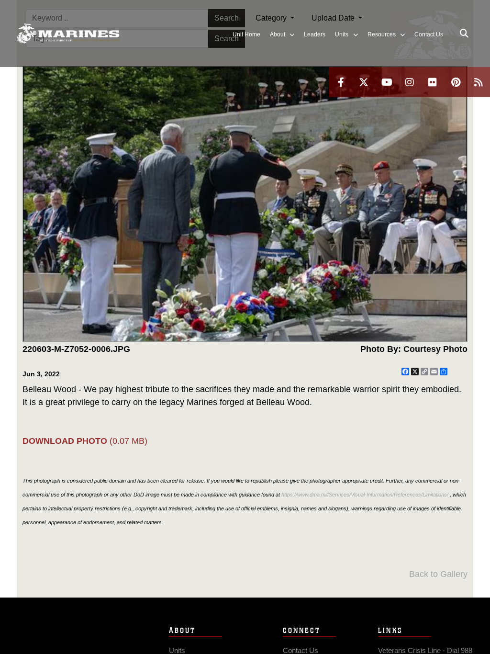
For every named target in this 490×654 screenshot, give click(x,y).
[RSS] (478, 82)
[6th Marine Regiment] (68, 33)
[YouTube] (386, 82)
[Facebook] (340, 82)
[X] (363, 82)
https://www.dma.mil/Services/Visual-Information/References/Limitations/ (364, 494)
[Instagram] (409, 82)
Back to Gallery (438, 574)
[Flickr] (432, 82)
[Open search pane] (464, 33)
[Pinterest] (455, 82)
